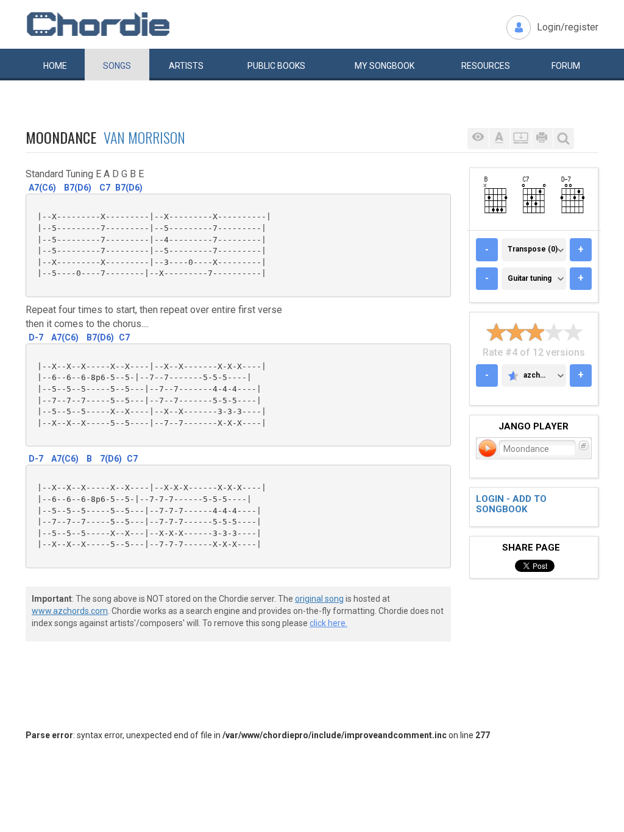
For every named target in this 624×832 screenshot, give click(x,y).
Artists (186, 66)
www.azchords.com (70, 611)
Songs (117, 66)
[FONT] (499, 138)
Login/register (567, 27)
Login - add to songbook (511, 504)
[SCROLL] (520, 138)
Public (276, 66)
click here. (328, 623)
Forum (565, 66)
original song (319, 599)
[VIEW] (478, 138)
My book (384, 66)
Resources (485, 66)
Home (55, 66)
